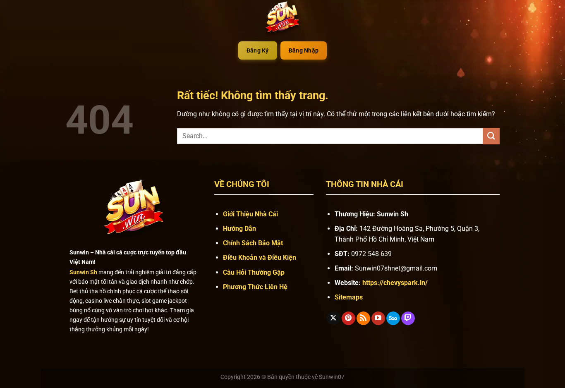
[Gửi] (491, 136)
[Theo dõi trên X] (333, 318)
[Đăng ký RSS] (363, 318)
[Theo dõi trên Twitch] (408, 318)
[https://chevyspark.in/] (282, 18)
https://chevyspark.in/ (395, 283)
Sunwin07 (332, 377)
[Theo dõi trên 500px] (393, 318)
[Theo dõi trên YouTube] (378, 318)
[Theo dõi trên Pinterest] (348, 318)
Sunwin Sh (83, 272)
